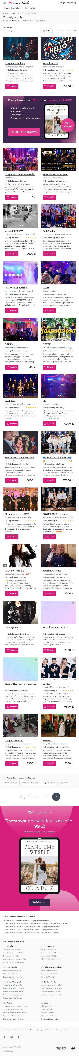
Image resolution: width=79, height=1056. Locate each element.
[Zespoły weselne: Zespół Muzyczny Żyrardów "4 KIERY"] (20, 669)
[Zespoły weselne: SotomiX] (58, 725)
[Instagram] (11, 1037)
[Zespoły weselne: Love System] (20, 612)
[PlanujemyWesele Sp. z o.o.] (12, 1046)
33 (45, 797)
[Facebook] (4, 1037)
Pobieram (39, 902)
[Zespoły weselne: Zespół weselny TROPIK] (58, 612)
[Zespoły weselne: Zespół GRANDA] (20, 725)
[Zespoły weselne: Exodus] (58, 669)
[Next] (56, 797)
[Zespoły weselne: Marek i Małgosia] (58, 555)
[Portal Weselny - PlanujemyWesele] (19, 2)
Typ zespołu (7, 27)
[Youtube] (18, 1037)
